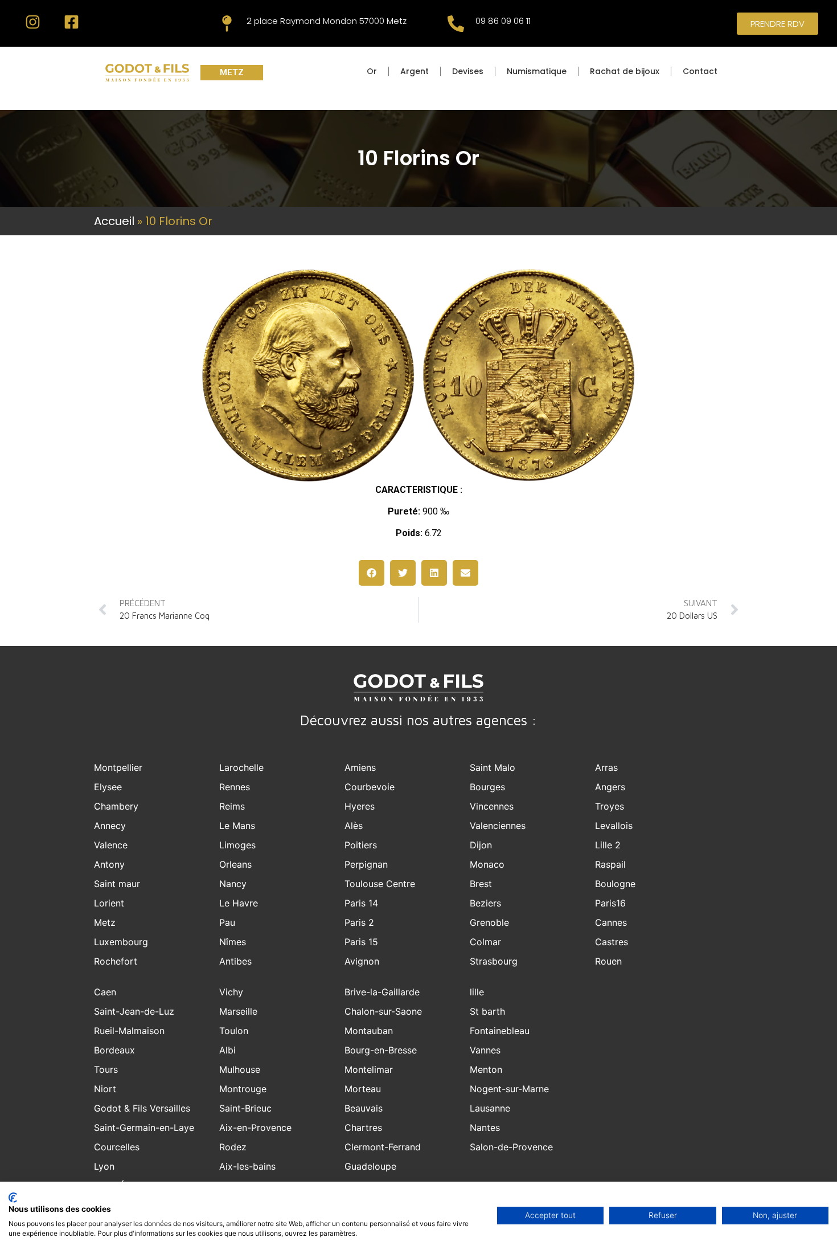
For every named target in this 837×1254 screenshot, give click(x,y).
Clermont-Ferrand (382, 1147)
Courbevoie (369, 787)
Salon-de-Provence (511, 1147)
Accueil (114, 221)
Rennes (234, 787)
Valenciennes (498, 825)
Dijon (481, 845)
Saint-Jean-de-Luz (134, 1011)
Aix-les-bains (247, 1166)
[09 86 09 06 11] (456, 23)
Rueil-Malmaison (129, 1030)
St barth (487, 1011)
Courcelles (117, 1147)
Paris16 (610, 903)
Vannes (485, 1050)
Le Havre (238, 903)
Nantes (485, 1127)
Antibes (235, 961)
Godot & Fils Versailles (142, 1108)
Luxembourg (121, 941)
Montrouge (242, 1088)
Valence (111, 845)
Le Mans (237, 825)
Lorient (109, 903)
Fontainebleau (500, 1030)
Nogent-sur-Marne (509, 1088)
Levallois (614, 825)
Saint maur (117, 883)
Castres (611, 941)
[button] (371, 573)
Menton (486, 1069)
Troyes (609, 806)
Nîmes (232, 941)
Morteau (362, 1088)
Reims (232, 806)
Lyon (104, 1166)
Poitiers (360, 845)
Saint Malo (492, 767)
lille (477, 992)
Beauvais (363, 1108)
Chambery (116, 806)
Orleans (235, 864)
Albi (227, 1050)
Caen (105, 992)
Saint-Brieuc (245, 1108)
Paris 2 (359, 922)
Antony (109, 864)
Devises (467, 71)
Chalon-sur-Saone (383, 1011)
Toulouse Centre (379, 883)
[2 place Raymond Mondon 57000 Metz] (227, 23)
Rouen (608, 961)
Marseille (238, 1011)
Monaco (487, 864)
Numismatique (537, 71)
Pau (227, 922)
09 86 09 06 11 (503, 21)
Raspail (610, 864)
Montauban (368, 1030)
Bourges (487, 787)
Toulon (233, 1030)
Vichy (231, 992)
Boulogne (615, 883)
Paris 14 (361, 903)
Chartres (363, 1127)
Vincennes (492, 806)
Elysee (108, 787)
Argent (414, 71)
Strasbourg (494, 961)
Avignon (361, 961)
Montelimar (368, 1069)
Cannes (611, 922)
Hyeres (359, 806)
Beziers (485, 903)
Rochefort (115, 961)
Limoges (237, 845)
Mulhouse (239, 1069)
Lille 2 (608, 845)
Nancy (233, 883)
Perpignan (366, 864)
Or (372, 71)
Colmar (485, 941)
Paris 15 (361, 941)
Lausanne (490, 1108)
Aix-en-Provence (255, 1127)
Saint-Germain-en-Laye (144, 1127)
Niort (105, 1088)
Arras (606, 767)
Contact (700, 71)
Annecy (110, 825)
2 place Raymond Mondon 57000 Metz (327, 21)
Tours (106, 1069)
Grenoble (489, 922)
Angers (610, 787)
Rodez (233, 1147)
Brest (481, 883)
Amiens (360, 767)
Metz (105, 922)
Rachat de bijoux (624, 71)
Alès (353, 825)
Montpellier (118, 767)
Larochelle (241, 767)
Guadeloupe (370, 1166)
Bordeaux (114, 1050)
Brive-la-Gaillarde (382, 992)
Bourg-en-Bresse (380, 1050)
